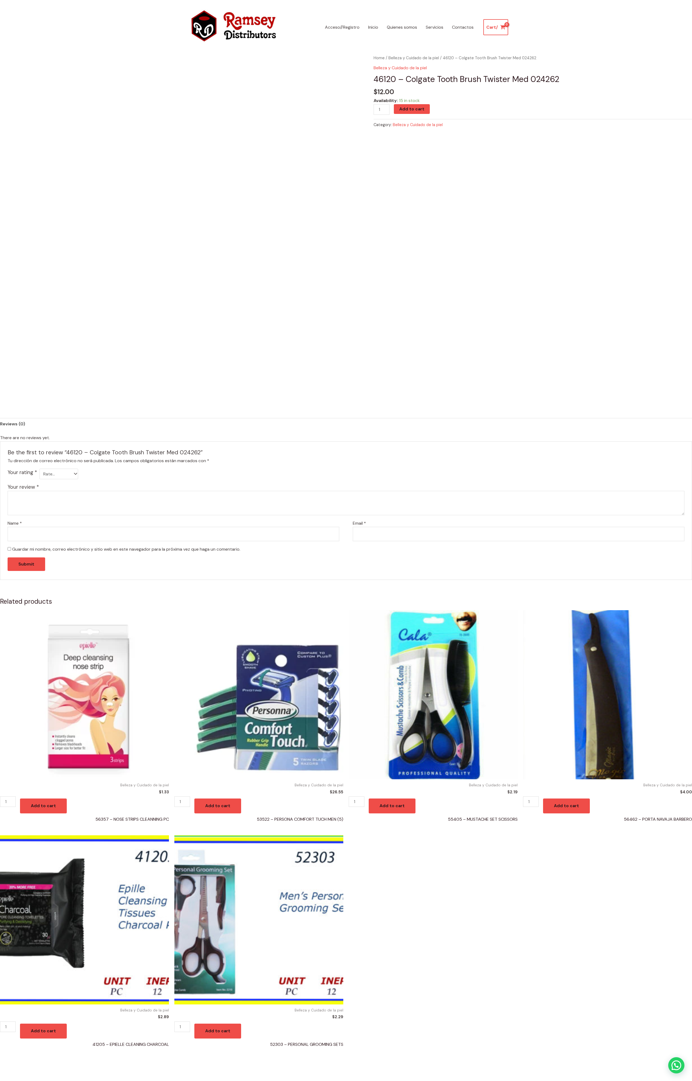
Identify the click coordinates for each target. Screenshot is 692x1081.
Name (15, 523)
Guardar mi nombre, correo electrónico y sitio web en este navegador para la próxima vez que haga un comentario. (126, 549)
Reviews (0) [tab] (12, 424)
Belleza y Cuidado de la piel (413, 58)
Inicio (373, 27)
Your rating (22, 472)
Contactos (463, 27)
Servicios (434, 27)
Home (379, 58)
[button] (676, 1065)
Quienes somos (402, 27)
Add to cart (411, 109)
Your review (23, 487)
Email (359, 523)
